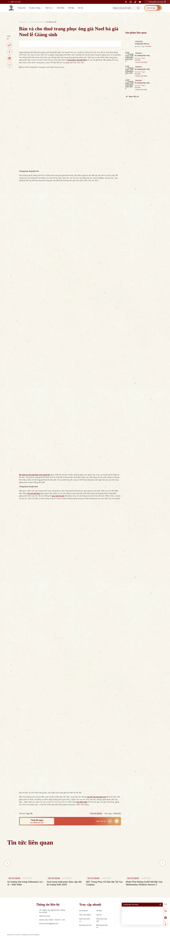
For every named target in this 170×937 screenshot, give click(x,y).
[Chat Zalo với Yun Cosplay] (165, 904)
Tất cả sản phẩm (85, 915)
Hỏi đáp (99, 911)
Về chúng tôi (83, 911)
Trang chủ (22, 22)
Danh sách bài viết (35, 22)
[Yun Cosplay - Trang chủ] (15, 910)
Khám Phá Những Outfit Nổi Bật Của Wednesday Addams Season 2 (144, 883)
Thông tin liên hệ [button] (47, 904)
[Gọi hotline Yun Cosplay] (165, 911)
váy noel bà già (58, 496)
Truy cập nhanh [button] (90, 904)
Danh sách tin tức (85, 925)
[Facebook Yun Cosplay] (9, 927)
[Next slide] (162, 863)
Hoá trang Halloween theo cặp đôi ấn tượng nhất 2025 (64, 883)
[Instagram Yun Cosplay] (15, 927)
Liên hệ (98, 915)
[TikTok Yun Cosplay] (21, 927)
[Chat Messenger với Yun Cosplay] (165, 917)
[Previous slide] (7, 863)
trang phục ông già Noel (77, 60)
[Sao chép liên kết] (9, 45)
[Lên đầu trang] (165, 924)
